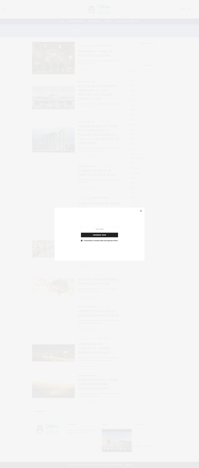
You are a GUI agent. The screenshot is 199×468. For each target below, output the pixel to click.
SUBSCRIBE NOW (99, 235)
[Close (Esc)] (141, 211)
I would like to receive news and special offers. (100, 240)
